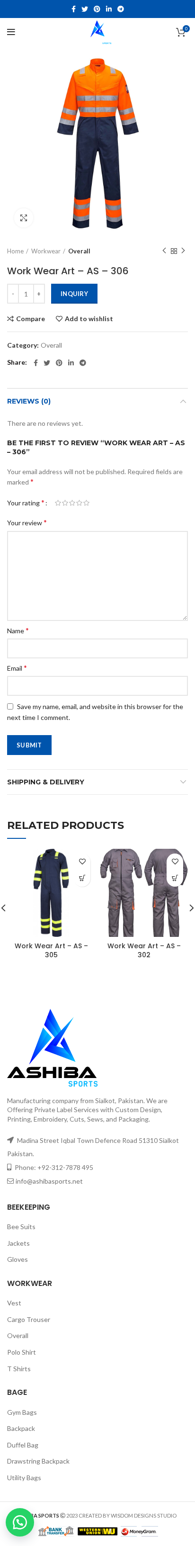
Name (18, 630)
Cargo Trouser (28, 1319)
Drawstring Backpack (38, 1461)
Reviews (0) (29, 401)
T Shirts (19, 1369)
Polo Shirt (21, 1352)
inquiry (74, 293)
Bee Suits (21, 1226)
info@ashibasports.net (49, 1181)
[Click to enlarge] (23, 217)
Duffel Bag (22, 1445)
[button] (23, 1522)
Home (15, 251)
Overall (79, 251)
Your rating (25, 502)
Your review (27, 522)
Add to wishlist (89, 318)
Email (17, 667)
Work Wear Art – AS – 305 (51, 950)
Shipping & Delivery (45, 782)
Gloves (17, 1259)
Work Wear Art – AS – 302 (144, 950)
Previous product (164, 251)
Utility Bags (24, 1478)
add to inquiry (82, 878)
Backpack (21, 1428)
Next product (183, 251)
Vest (14, 1303)
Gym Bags (22, 1412)
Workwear (46, 251)
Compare (30, 318)
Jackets (18, 1243)
